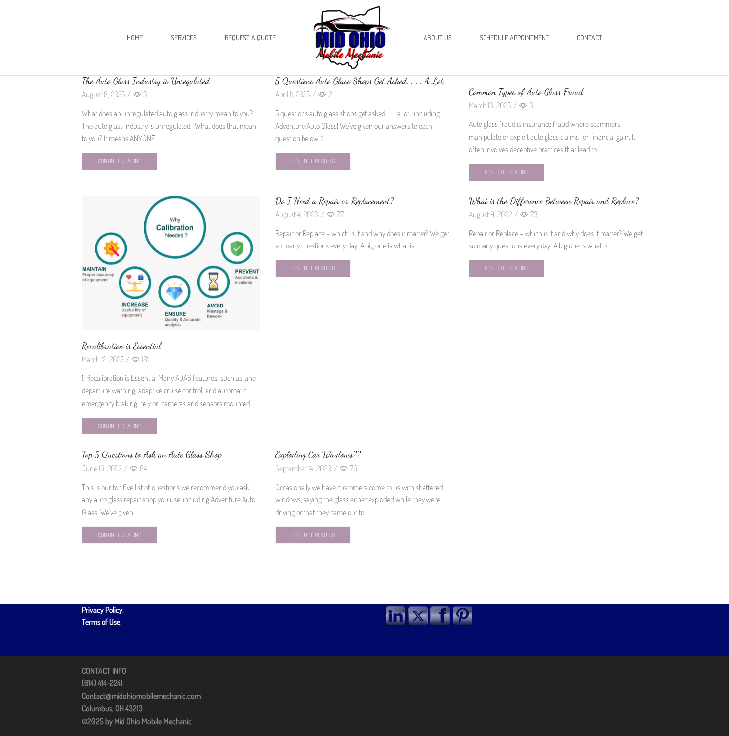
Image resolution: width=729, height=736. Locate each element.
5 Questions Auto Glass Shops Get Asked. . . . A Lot (359, 80)
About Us (438, 37)
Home (135, 37)
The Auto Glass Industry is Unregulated (146, 80)
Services (184, 37)
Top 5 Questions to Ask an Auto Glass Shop (152, 454)
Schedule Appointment (514, 37)
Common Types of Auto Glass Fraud (526, 91)
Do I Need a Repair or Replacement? (334, 200)
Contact (589, 37)
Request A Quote (250, 37)
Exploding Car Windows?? (318, 454)
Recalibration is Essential (121, 345)
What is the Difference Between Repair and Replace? (554, 200)
